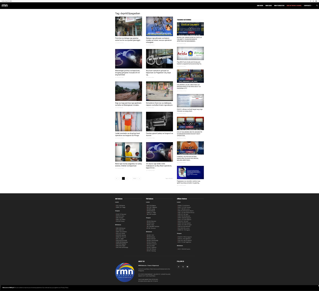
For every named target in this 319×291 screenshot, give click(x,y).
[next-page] (139, 178)
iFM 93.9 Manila (151, 211)
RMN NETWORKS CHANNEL (294, 5)
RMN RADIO (269, 5)
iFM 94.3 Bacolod (151, 221)
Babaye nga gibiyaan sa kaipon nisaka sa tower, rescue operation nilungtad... (159, 40)
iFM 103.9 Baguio (151, 205)
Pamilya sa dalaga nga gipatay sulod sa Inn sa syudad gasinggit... (128, 39)
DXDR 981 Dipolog (121, 235)
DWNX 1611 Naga (120, 207)
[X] (313, 1)
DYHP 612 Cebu (120, 216)
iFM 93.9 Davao (151, 237)
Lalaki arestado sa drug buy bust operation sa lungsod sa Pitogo (127, 134)
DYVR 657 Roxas (120, 221)
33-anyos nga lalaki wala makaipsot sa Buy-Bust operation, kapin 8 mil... (159, 166)
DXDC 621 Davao (120, 233)
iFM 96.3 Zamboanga (152, 240)
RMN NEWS (260, 5)
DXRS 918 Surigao (120, 245)
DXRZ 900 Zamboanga (122, 247)
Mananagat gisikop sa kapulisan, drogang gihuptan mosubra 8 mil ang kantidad (127, 73)
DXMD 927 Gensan (121, 237)
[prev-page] (116, 178)
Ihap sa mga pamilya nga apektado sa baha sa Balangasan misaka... (128, 104)
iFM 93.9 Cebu (150, 223)
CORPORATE (307, 5)
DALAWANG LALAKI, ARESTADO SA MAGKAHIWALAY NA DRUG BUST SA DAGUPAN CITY (189, 86)
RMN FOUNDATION (279, 5)
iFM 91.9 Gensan (151, 238)
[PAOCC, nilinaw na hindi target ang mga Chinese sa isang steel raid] (190, 100)
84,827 (134, 178)
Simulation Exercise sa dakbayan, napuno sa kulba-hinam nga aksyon (159, 104)
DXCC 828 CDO (120, 230)
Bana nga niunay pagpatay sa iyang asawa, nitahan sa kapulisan (128, 165)
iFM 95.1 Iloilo (150, 224)
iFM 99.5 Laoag (151, 209)
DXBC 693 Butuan (120, 228)
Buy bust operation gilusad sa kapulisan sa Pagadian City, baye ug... (158, 73)
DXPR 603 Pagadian (121, 244)
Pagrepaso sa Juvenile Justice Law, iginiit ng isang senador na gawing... (188, 182)
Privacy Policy (64, 287)
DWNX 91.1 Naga (151, 212)
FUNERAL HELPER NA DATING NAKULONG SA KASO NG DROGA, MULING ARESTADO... (187, 158)
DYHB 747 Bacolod (121, 214)
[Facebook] (310, 1)
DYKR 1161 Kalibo (120, 219)
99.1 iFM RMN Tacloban (153, 226)
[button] (317, 6)
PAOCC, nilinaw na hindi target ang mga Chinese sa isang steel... (189, 110)
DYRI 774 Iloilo (119, 218)
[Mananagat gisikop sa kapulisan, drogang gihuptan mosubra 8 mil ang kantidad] (128, 58)
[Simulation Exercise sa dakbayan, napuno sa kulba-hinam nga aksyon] (159, 91)
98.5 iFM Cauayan (151, 214)
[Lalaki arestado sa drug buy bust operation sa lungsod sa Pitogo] (128, 121)
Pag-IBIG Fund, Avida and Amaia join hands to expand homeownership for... (189, 63)
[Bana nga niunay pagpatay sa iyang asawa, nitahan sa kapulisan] (128, 152)
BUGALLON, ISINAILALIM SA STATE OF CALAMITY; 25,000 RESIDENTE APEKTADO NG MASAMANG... (189, 39)
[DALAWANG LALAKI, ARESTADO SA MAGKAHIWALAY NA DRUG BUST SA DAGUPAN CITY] (190, 76)
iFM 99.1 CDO (150, 235)
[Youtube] (316, 1)
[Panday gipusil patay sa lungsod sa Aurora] (159, 121)
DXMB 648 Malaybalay (122, 242)
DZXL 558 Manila (120, 205)
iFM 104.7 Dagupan (152, 207)
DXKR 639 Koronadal (121, 240)
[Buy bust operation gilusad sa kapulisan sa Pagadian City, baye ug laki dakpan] (159, 58)
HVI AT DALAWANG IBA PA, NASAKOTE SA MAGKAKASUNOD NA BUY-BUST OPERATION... (189, 134)
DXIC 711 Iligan (120, 238)
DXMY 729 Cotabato (121, 231)
